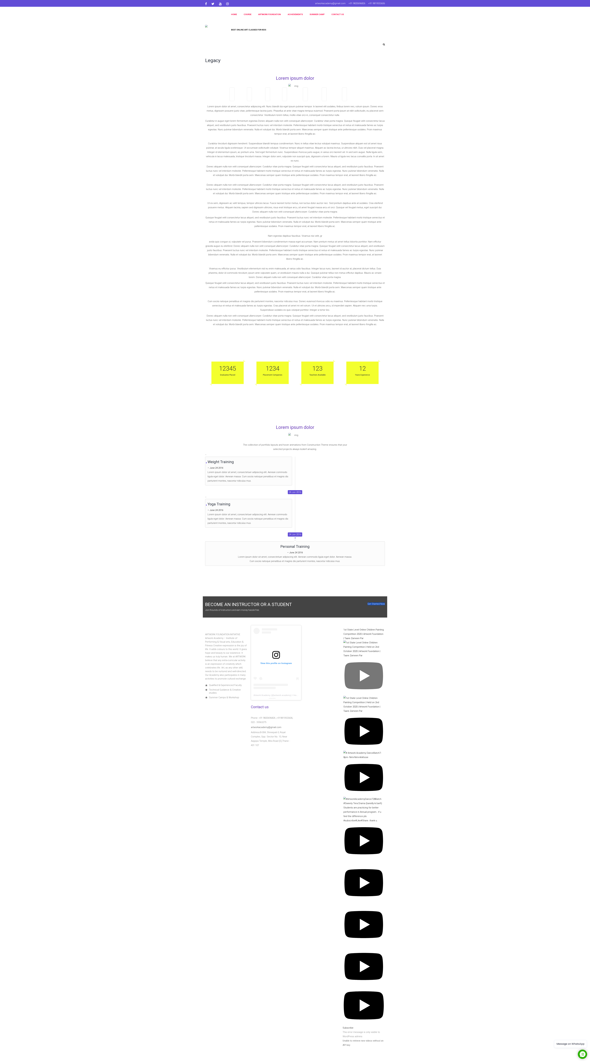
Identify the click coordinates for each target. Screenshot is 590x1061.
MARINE (238, 97)
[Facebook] (207, 4)
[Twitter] (213, 4)
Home (234, 14)
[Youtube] (220, 4)
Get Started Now (376, 603)
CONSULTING (353, 97)
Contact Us (337, 14)
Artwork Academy (262, 695)
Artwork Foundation (269, 14)
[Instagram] (227, 4)
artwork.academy (282, 695)
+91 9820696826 (356, 3)
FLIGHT (273, 97)
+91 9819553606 (376, 3)
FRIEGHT (256, 97)
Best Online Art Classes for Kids (248, 30)
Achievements (295, 14)
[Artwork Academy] (215, 27)
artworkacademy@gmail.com (330, 3)
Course (247, 14)
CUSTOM (312, 97)
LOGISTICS (292, 97)
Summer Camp (317, 14)
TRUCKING (332, 97)
